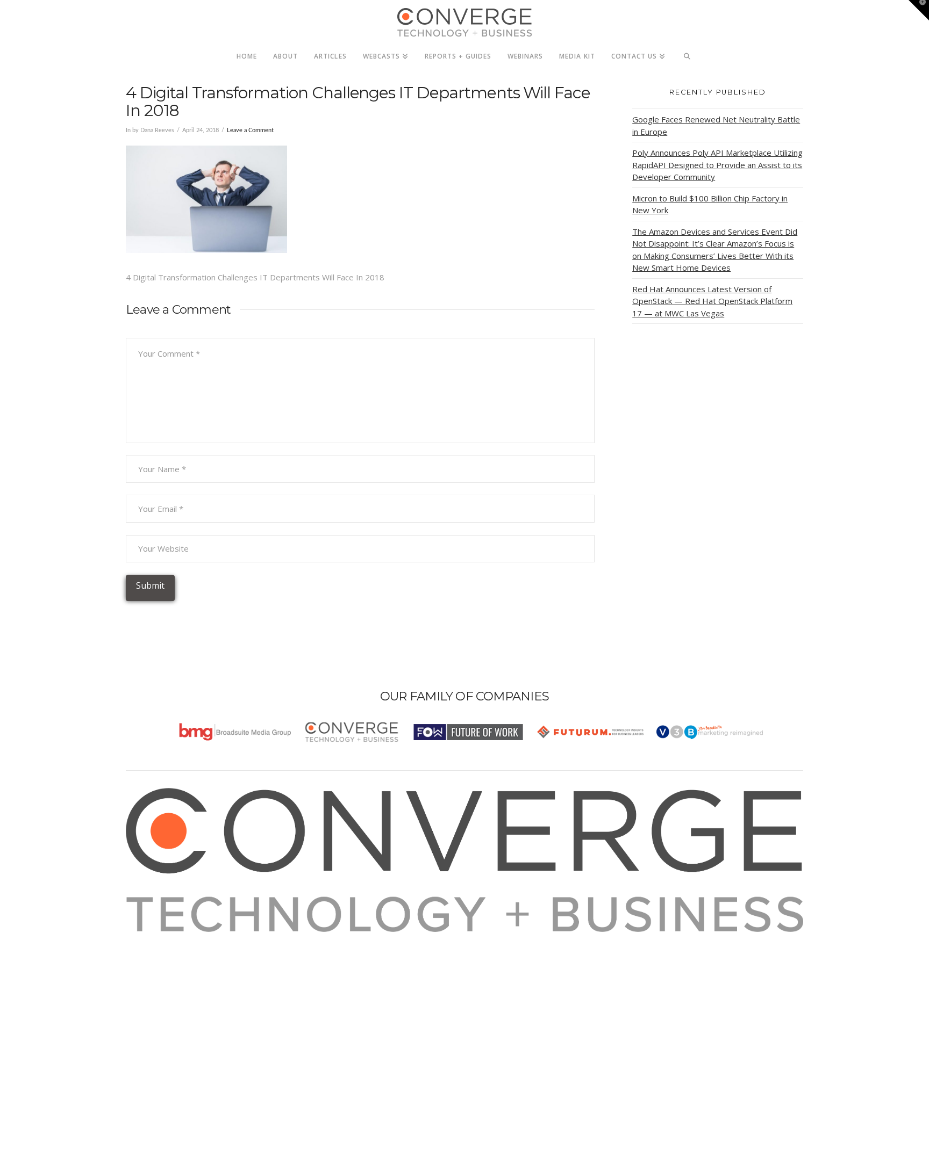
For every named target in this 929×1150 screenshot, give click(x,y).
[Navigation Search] (687, 53)
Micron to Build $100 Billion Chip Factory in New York (710, 204)
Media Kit (156, 953)
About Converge (169, 939)
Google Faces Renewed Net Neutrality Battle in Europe (716, 125)
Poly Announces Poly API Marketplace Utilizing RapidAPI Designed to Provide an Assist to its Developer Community (717, 164)
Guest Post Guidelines (180, 997)
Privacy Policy (164, 982)
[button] (919, 10)
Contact (153, 1011)
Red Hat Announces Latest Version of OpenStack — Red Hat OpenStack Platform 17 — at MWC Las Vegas (712, 301)
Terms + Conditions (175, 968)
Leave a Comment (250, 130)
